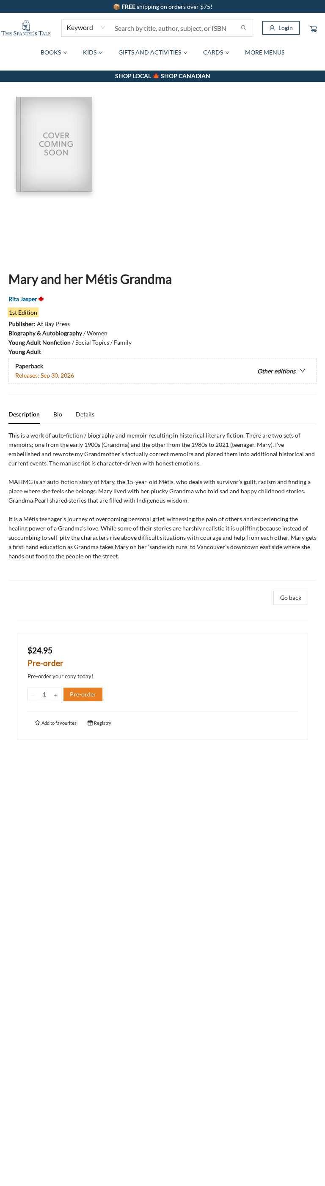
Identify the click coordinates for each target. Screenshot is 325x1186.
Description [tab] (24, 414)
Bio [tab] (57, 414)
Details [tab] (85, 414)
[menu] (162, 52)
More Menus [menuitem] (264, 52)
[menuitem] (53, 52)
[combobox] (86, 27)
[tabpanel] (162, 506)
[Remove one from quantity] (33, 694)
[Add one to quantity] (55, 694)
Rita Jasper (22, 298)
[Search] (243, 27)
